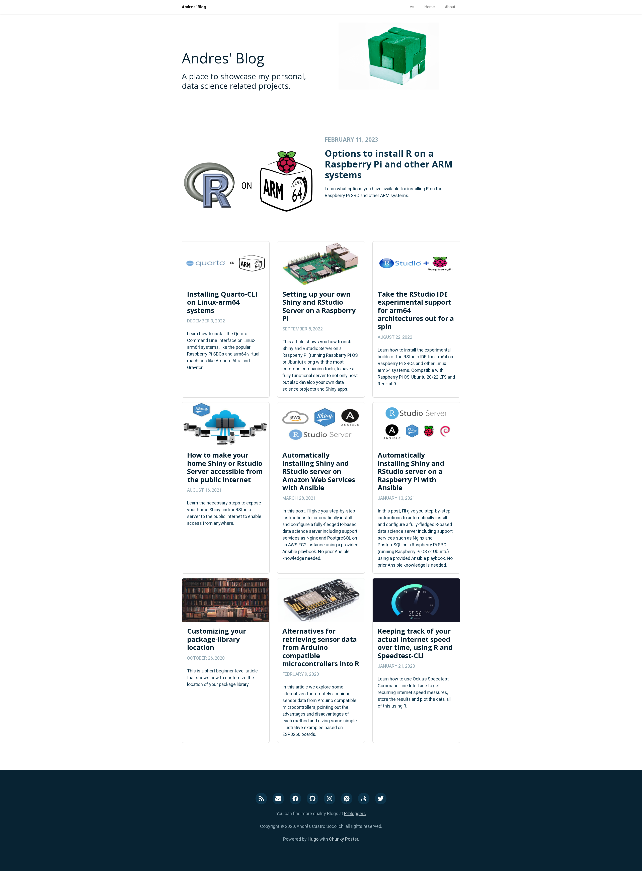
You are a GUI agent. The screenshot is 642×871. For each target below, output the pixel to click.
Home (429, 7)
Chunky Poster (343, 839)
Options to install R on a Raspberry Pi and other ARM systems (388, 164)
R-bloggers (355, 813)
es (412, 7)
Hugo (313, 839)
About (450, 7)
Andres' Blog (194, 7)
